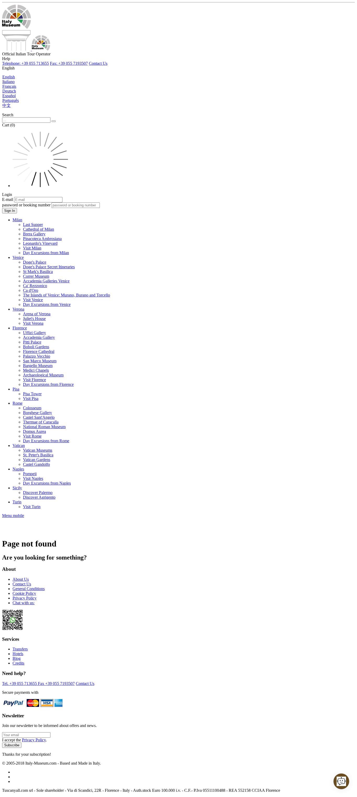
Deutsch (9, 91)
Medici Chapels (36, 370)
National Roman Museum (44, 426)
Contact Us (98, 63)
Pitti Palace (32, 342)
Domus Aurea (34, 431)
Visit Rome (32, 436)
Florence (20, 328)
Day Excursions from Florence (48, 384)
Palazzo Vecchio (36, 356)
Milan (17, 220)
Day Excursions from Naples (47, 483)
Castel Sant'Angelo (39, 417)
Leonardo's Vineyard (40, 243)
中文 (6, 105)
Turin (17, 502)
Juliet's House (34, 318)
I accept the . (24, 740)
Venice (18, 257)
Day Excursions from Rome (46, 441)
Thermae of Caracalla (41, 422)
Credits (18, 663)
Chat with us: (23, 603)
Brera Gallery (34, 234)
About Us (21, 579)
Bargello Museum (38, 365)
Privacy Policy (25, 598)
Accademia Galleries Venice (46, 281)
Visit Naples (33, 478)
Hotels (18, 653)
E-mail (7, 199)
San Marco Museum (39, 361)
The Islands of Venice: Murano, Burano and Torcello (66, 295)
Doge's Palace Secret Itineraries (49, 267)
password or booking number (26, 205)
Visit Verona (33, 323)
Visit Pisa (30, 398)
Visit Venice (33, 300)
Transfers (20, 649)
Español (9, 96)
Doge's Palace (34, 262)
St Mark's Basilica (38, 271)
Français (9, 86)
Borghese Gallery (37, 412)
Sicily (17, 488)
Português (10, 100)
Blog (17, 658)
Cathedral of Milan (38, 229)
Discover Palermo (38, 492)
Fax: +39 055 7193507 (69, 63)
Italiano (8, 81)
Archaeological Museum (43, 375)
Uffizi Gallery (34, 332)
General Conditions (29, 588)
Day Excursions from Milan (46, 253)
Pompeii (30, 474)
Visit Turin (32, 506)
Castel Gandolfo (36, 464)
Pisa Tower (32, 394)
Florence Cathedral (38, 351)
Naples (18, 469)
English (8, 77)
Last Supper (33, 224)
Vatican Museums (37, 450)
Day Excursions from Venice (47, 304)
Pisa (16, 389)
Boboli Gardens (36, 347)
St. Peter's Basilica (38, 455)
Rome (17, 403)
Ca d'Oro (30, 290)
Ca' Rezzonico (35, 285)
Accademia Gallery (39, 337)
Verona (18, 309)
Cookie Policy (24, 593)
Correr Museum (36, 276)
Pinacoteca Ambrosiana (42, 238)
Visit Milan (32, 248)
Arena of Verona (36, 314)
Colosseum (32, 408)
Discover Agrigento (39, 497)
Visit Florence (34, 379)
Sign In (9, 211)
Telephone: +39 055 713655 (25, 63)
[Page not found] (26, 49)
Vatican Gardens (36, 459)
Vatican (19, 445)
